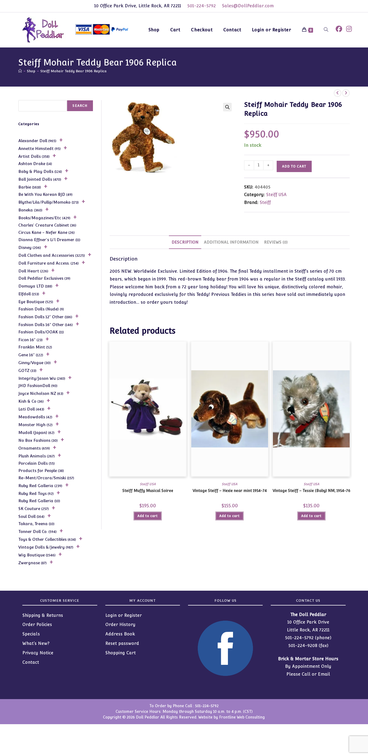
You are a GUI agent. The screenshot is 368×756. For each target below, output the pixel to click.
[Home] (20, 71)
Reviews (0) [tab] (276, 242)
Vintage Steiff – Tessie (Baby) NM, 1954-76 (311, 490)
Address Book (120, 634)
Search (79, 106)
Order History (120, 624)
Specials (31, 634)
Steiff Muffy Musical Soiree (147, 490)
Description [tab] (185, 242)
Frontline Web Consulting (242, 717)
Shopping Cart (120, 652)
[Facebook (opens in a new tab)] (339, 29)
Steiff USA (276, 194)
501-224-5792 (201, 5)
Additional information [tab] (231, 242)
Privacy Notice (37, 652)
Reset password (122, 643)
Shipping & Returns (42, 615)
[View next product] (346, 93)
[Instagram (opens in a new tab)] (349, 29)
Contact (30, 662)
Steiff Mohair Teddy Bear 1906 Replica (73, 71)
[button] (227, 107)
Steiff (265, 202)
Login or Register (123, 615)
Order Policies (37, 624)
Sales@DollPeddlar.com (248, 5)
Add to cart (294, 166)
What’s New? (36, 643)
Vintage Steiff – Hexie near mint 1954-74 (230, 490)
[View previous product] (337, 93)
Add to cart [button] (147, 516)
